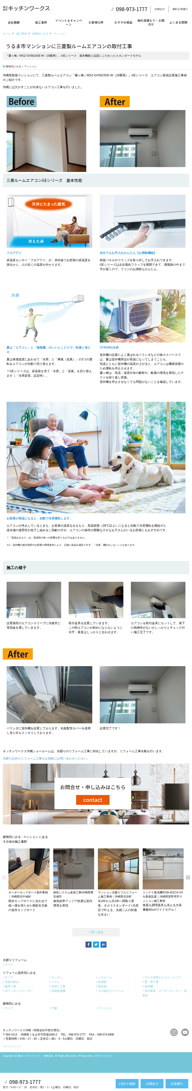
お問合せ (159, 9)
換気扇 (102, 986)
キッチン (57, 977)
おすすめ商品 (123, 22)
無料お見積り (180, 9)
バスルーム (105, 977)
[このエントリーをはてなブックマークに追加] (103, 945)
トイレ (55, 981)
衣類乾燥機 (58, 990)
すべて (9, 964)
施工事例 (41, 22)
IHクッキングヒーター (19, 990)
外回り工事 (58, 986)
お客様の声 (96, 22)
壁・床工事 (152, 981)
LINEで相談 (127, 1083)
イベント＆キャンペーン (68, 22)
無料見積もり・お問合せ (150, 22)
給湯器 (102, 981)
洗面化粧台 (12, 981)
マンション (105, 1008)
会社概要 (14, 22)
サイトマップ (13, 1046)
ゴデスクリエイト (103, 1055)
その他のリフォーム (110, 990)
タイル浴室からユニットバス (163, 977)
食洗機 (149, 986)
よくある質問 (178, 22)
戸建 (54, 1008)
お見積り (176, 1083)
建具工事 (10, 986)
